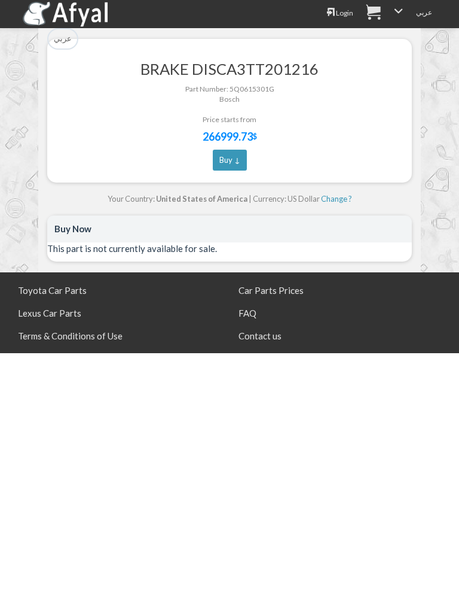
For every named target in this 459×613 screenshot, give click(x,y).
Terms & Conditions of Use (70, 335)
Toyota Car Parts (52, 290)
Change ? (336, 199)
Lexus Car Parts (49, 313)
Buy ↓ (229, 160)
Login (344, 12)
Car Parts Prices (271, 290)
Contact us (259, 335)
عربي (424, 12)
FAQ (247, 313)
